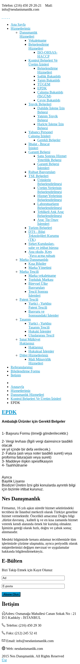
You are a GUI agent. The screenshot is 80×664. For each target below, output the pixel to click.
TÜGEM (43, 84)
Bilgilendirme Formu (25, 371)
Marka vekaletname (42, 275)
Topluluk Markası (40, 279)
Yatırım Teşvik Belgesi (47, 118)
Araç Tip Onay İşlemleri (47, 222)
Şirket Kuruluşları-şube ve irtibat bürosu (43, 246)
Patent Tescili (29, 299)
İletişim (16, 375)
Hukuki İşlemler (39, 331)
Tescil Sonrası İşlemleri (38, 293)
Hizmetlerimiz (20, 28)
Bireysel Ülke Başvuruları (38, 285)
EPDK (42, 88)
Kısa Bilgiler (37, 263)
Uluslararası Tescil (41, 335)
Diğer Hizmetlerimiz (34, 355)
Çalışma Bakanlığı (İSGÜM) (50, 94)
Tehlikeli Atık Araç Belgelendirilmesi (50, 214)
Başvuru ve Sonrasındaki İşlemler (43, 313)
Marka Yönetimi (39, 267)
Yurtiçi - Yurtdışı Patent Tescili (39, 305)
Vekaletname (37, 40)
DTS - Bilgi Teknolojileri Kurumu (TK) (43, 236)
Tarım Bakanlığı (48, 80)
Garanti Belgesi (39, 152)
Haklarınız (35, 347)
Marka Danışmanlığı (34, 259)
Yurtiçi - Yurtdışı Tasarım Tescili (39, 325)
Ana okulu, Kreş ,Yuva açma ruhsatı (41, 253)
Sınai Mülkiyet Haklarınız (30, 341)
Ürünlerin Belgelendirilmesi (49, 182)
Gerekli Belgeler (48, 140)
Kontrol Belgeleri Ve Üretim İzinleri (43, 62)
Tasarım (25, 319)
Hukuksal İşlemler (41, 351)
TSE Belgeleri (38, 176)
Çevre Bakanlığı (48, 100)
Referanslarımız (22, 367)
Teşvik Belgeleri (39, 104)
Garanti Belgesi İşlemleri (48, 166)
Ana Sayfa (18, 24)
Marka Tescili (29, 271)
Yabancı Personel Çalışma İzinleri (40, 134)
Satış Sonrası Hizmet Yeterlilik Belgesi (51, 158)
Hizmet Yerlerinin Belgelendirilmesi (49, 198)
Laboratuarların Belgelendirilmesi (49, 206)
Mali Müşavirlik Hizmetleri (39, 361)
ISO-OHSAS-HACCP (47, 54)
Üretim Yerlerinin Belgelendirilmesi (49, 190)
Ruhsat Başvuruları (41, 172)
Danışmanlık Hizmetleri (28, 34)
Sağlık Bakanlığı (49, 76)
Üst (4, 660)
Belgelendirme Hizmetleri (38, 46)
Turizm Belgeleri (40, 228)
